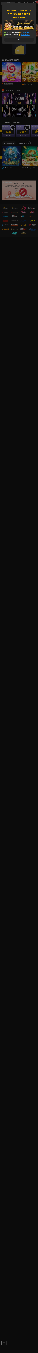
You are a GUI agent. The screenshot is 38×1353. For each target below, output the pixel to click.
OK (19, 40)
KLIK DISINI (25, 32)
